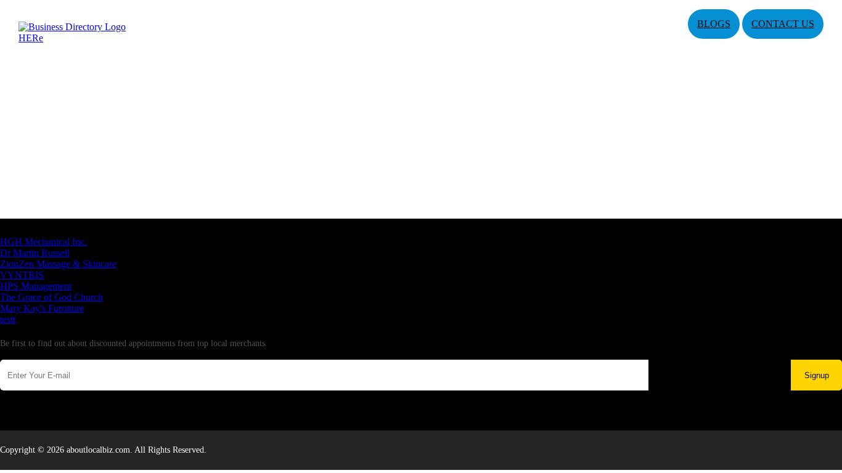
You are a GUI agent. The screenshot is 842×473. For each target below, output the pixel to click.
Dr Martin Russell (35, 253)
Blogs (713, 23)
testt (7, 319)
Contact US (782, 23)
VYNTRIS (22, 275)
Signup (816, 375)
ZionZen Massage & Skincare (58, 264)
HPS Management (36, 286)
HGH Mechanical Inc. (43, 241)
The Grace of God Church (51, 297)
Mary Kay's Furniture (42, 308)
